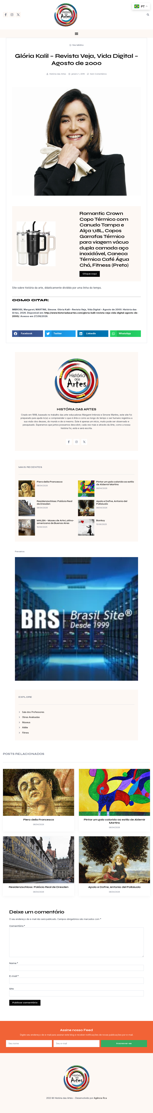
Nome (13, 963)
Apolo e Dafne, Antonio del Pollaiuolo (114, 887)
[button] (148, 15)
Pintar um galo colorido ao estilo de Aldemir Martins (115, 483)
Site (11, 988)
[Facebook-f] (5, 14)
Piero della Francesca (49, 481)
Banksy (100, 520)
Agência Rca (100, 1098)
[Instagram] (12, 14)
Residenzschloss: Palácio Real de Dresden (38, 887)
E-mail (14, 976)
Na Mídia (78, 45)
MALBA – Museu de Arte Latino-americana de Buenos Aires (55, 522)
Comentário (17, 926)
